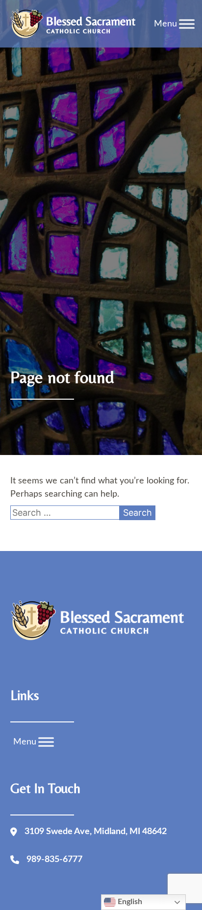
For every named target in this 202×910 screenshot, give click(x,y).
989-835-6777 (54, 859)
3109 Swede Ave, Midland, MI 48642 (96, 831)
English (129, 902)
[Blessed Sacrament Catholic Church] (76, 24)
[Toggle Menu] (187, 23)
